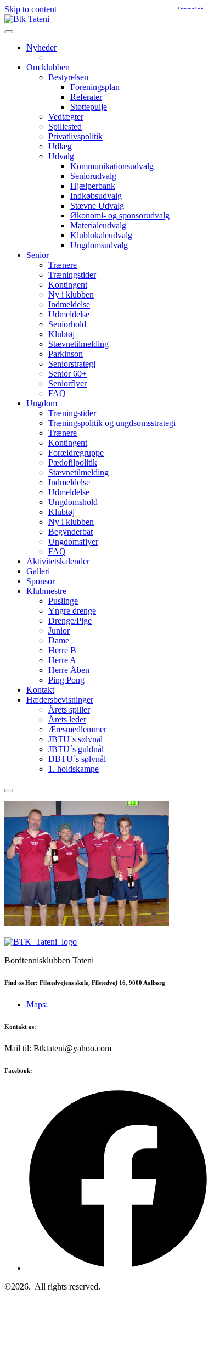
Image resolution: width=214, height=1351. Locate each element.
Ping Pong (66, 680)
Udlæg (60, 146)
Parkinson (65, 353)
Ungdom (41, 403)
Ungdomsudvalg (99, 245)
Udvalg (61, 156)
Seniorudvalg (93, 176)
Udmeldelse (68, 314)
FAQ (57, 393)
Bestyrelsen (68, 77)
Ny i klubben (71, 294)
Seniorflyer (67, 383)
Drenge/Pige (70, 620)
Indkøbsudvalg (96, 195)
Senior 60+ (67, 373)
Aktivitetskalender (57, 561)
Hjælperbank (92, 185)
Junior (59, 630)
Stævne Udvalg (97, 205)
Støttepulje (88, 106)
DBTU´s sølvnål (77, 759)
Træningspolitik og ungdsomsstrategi (112, 423)
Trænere (62, 265)
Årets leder (67, 719)
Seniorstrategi (71, 363)
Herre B (62, 650)
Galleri (38, 571)
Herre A (62, 660)
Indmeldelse (69, 304)
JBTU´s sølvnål (75, 739)
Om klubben (48, 67)
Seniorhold (67, 324)
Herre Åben (68, 670)
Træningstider (72, 274)
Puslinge (63, 601)
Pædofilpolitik (72, 462)
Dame (58, 640)
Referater (86, 97)
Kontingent (67, 284)
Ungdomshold (73, 502)
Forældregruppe (76, 452)
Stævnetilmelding (78, 344)
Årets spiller (69, 709)
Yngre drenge (72, 610)
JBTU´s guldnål (76, 749)
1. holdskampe (73, 768)
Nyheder (41, 47)
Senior (37, 255)
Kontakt (40, 689)
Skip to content (30, 9)
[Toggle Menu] (8, 31)
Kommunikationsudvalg (112, 166)
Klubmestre (46, 591)
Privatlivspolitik (75, 136)
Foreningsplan (95, 87)
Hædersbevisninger (59, 699)
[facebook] (118, 1267)
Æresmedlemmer (77, 729)
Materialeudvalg (98, 225)
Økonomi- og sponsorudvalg (120, 215)
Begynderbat (70, 531)
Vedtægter (65, 116)
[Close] (8, 790)
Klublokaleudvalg (101, 235)
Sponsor (40, 581)
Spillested (65, 126)
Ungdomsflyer (73, 541)
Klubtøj (61, 334)
